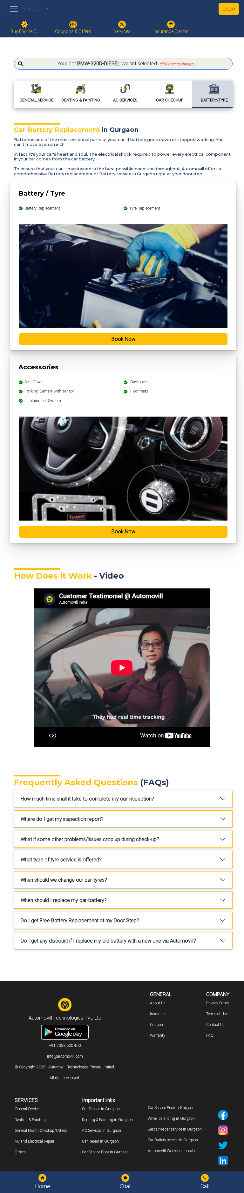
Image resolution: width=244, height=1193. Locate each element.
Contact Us (215, 1024)
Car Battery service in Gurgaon (173, 1140)
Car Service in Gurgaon (101, 1109)
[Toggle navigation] (14, 9)
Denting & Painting (30, 1120)
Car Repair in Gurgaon (100, 1141)
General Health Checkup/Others (41, 1130)
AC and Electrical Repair (34, 1141)
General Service (27, 1109)
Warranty (157, 1035)
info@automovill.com (65, 1056)
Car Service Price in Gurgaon (105, 1152)
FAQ (210, 1035)
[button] (123, 64)
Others (20, 1152)
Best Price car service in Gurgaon (175, 1129)
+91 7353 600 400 (65, 1045)
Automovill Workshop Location (173, 1151)
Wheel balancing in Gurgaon (171, 1118)
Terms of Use (216, 1014)
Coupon (156, 1024)
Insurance (158, 1014)
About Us (158, 1003)
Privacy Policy (217, 1003)
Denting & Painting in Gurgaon (107, 1120)
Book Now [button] (123, 339)
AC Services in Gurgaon (101, 1130)
